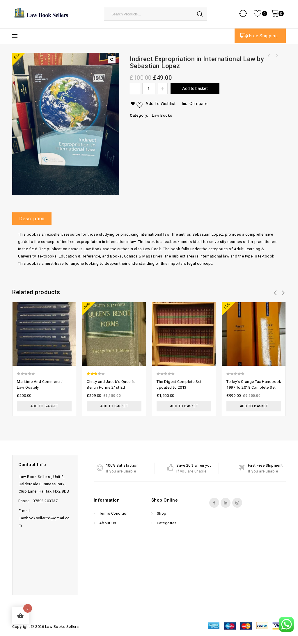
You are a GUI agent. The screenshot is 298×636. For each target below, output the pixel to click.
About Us (107, 523)
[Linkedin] (225, 503)
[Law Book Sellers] (41, 13)
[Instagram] (237, 503)
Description (32, 218)
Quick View (69, 317)
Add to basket (195, 88)
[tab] (34, 218)
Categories (166, 523)
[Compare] (69, 306)
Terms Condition (113, 513)
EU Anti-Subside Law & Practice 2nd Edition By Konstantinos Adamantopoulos (269, 56)
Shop (161, 513)
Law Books (162, 115)
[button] (112, 59)
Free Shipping (263, 35)
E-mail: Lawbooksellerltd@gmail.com (44, 518)
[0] (258, 13)
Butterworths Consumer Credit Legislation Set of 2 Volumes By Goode (276, 56)
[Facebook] (214, 503)
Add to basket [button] (44, 406)
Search (200, 14)
